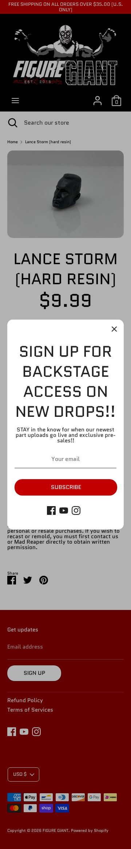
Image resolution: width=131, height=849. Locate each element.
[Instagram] (76, 510)
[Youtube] (63, 510)
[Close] (114, 329)
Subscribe (66, 487)
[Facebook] (51, 510)
